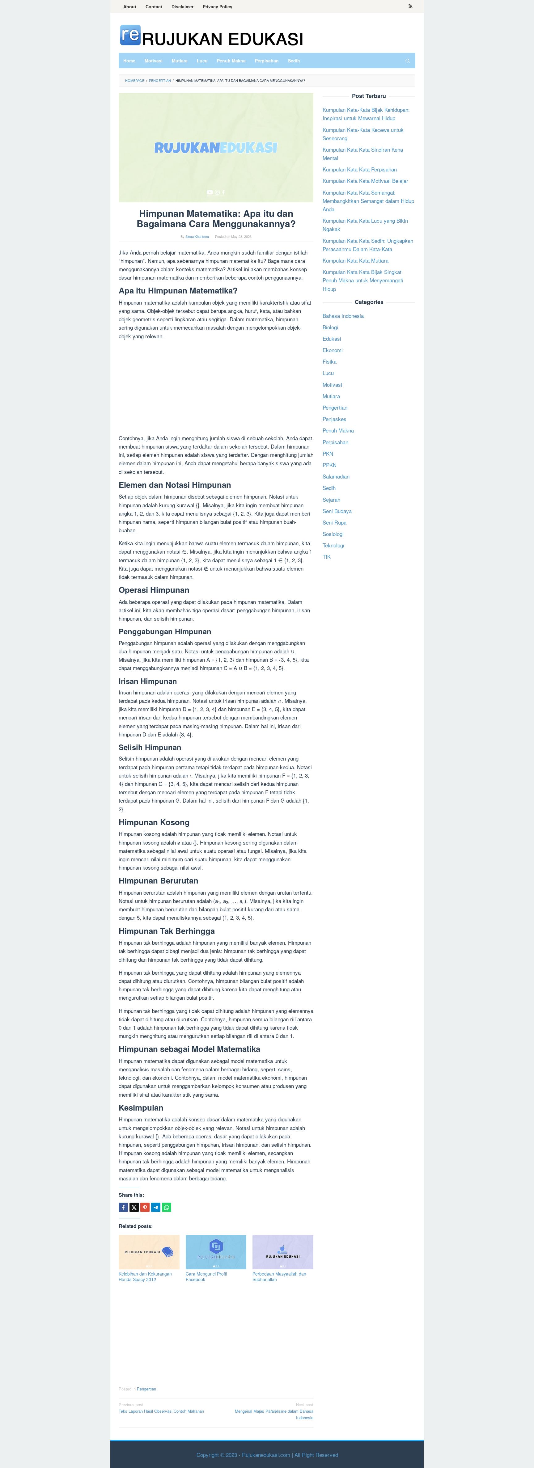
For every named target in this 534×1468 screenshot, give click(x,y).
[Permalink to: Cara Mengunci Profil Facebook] (216, 1252)
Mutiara (331, 395)
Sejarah (331, 499)
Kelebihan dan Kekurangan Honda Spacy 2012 (145, 1276)
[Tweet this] (134, 1207)
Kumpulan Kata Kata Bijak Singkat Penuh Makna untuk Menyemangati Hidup (363, 280)
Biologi (330, 327)
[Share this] (123, 1207)
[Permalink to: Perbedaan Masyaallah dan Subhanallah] (282, 1252)
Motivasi (332, 384)
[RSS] (410, 6)
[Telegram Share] (155, 1207)
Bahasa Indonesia (343, 315)
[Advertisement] (216, 388)
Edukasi (332, 338)
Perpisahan (335, 441)
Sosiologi (333, 534)
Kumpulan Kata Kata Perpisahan (360, 169)
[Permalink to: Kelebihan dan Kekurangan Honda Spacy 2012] (149, 1252)
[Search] (407, 60)
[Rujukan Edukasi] (211, 34)
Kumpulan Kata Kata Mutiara (355, 260)
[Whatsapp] (166, 1207)
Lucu (328, 373)
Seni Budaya (337, 510)
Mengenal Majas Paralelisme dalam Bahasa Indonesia (274, 1411)
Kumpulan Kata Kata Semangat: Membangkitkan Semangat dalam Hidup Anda (368, 200)
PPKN (330, 465)
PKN (328, 453)
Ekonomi (333, 350)
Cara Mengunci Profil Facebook (206, 1276)
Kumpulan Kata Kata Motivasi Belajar (365, 180)
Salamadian (336, 476)
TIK (327, 556)
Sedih (329, 487)
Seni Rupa (334, 522)
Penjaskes (334, 419)
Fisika (330, 361)
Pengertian (146, 1389)
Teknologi (333, 545)
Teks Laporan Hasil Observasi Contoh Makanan (161, 1408)
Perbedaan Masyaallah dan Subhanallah (279, 1276)
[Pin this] (145, 1207)
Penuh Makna (338, 430)
